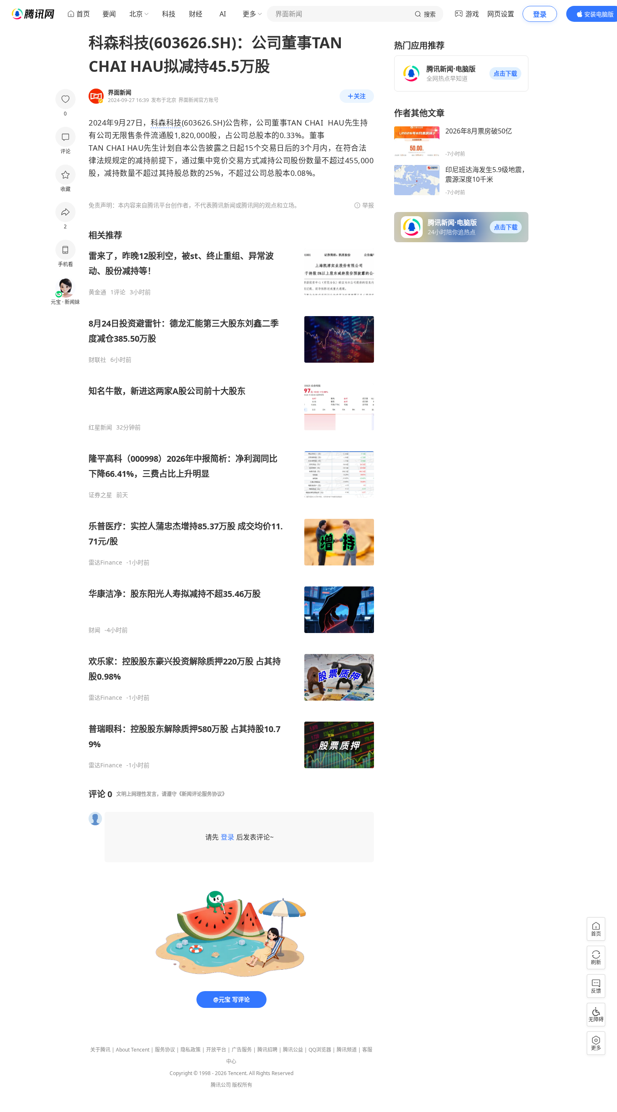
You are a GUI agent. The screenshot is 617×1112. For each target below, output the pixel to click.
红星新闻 (100, 427)
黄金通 (97, 292)
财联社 (97, 360)
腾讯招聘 (267, 1049)
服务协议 (165, 1049)
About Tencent (132, 1049)
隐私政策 (190, 1049)
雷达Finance (105, 562)
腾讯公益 (293, 1049)
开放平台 (216, 1049)
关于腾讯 (100, 1049)
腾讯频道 (347, 1049)
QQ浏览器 (319, 1049)
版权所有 (242, 1084)
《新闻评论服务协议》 (202, 794)
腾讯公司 (221, 1084)
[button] (505, 73)
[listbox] (231, 499)
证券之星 (100, 495)
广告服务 (242, 1049)
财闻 (94, 630)
